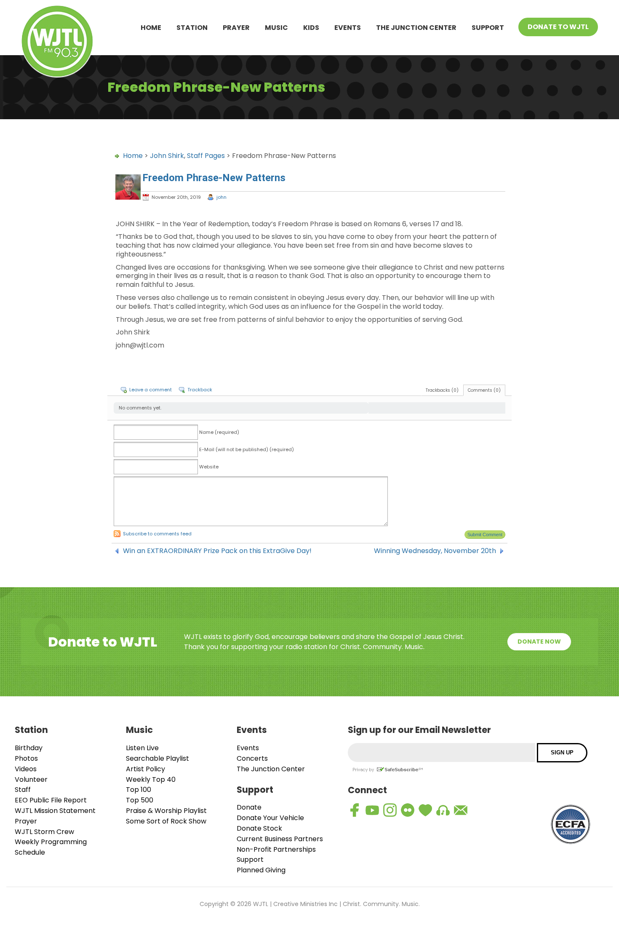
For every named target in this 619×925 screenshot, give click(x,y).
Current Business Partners (280, 839)
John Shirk (167, 155)
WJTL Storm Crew (44, 832)
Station (192, 27)
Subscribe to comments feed (157, 533)
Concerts (252, 758)
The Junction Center (416, 27)
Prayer (236, 27)
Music (276, 27)
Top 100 (138, 789)
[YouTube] (372, 810)
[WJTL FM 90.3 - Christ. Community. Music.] (57, 42)
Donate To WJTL (558, 27)
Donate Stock (259, 828)
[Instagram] (390, 810)
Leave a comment (150, 389)
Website (209, 466)
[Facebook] (354, 810)
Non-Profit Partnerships (276, 849)
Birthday (29, 748)
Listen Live (142, 748)
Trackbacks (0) (442, 390)
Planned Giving (261, 870)
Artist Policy (145, 769)
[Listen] (443, 810)
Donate (249, 807)
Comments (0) (484, 390)
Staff (23, 789)
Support (488, 27)
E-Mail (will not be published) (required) (246, 449)
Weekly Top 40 (151, 779)
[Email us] (460, 810)
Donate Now (539, 641)
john (221, 197)
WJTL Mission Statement (55, 810)
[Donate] (425, 810)
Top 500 (139, 800)
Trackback (199, 389)
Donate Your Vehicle (270, 818)
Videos (26, 769)
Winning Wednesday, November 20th (435, 551)
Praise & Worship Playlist (166, 810)
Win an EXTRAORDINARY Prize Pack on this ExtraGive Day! (217, 551)
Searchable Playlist (157, 758)
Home (151, 27)
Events (347, 27)
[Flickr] (407, 810)
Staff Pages (206, 155)
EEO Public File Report (51, 800)
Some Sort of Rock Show (166, 821)
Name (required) (219, 432)
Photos (26, 758)
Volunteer (31, 779)
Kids (311, 27)
